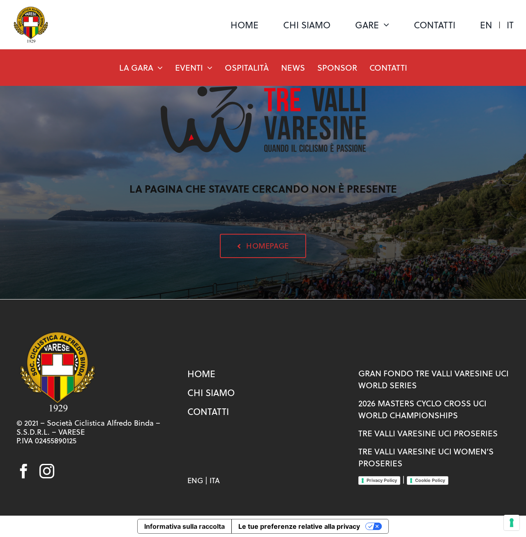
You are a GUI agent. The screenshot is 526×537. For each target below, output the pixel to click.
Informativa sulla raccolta (184, 526)
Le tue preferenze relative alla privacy (299, 526)
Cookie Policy (430, 480)
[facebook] (23, 471)
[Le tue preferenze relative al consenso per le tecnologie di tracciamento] (511, 522)
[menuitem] (486, 25)
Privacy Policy (382, 480)
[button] (263, 246)
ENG (195, 480)
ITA (215, 480)
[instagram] (46, 471)
